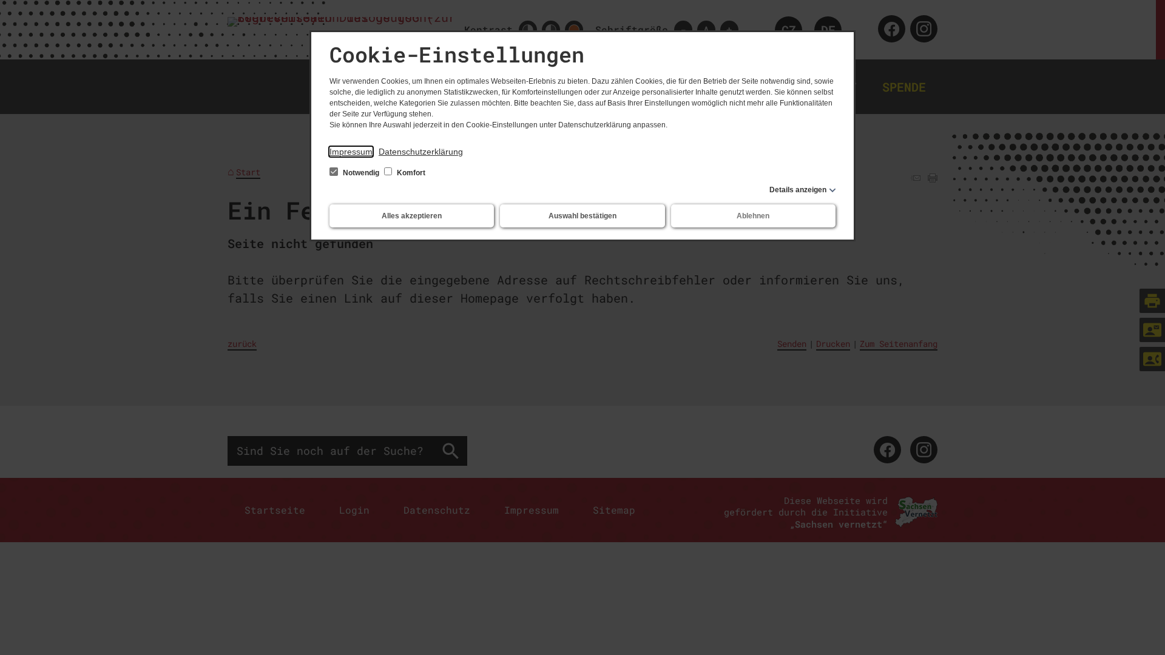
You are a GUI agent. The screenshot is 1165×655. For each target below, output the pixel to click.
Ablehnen (753, 216)
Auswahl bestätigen (582, 216)
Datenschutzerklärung (421, 151)
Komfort (410, 173)
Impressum (351, 151)
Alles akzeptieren (412, 216)
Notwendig (361, 173)
